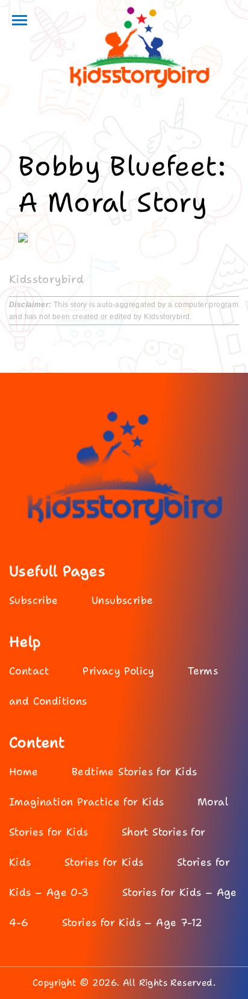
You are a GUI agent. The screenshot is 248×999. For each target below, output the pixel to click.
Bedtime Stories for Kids (134, 771)
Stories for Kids (103, 862)
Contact (29, 670)
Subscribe (33, 600)
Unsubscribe (122, 600)
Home (24, 771)
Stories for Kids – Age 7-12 (132, 922)
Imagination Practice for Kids (86, 801)
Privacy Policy (118, 670)
